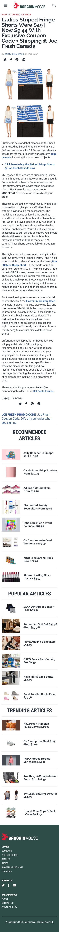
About (5, 899)
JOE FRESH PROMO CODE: (19, 414)
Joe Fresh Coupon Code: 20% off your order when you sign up (27, 418)
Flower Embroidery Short (40, 301)
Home (4, 14)
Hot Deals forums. (43, 391)
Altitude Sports (10, 855)
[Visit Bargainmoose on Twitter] (3, 885)
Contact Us (7, 903)
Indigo (5, 863)
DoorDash (7, 851)
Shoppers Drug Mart (12, 867)
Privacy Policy (9, 907)
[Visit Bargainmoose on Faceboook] (9, 885)
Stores (5, 846)
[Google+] (23, 60)
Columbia (7, 871)
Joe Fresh (26, 14)
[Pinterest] (17, 60)
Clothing (14, 14)
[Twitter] (5, 60)
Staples (6, 859)
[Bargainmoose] (29, 5)
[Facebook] (11, 60)
